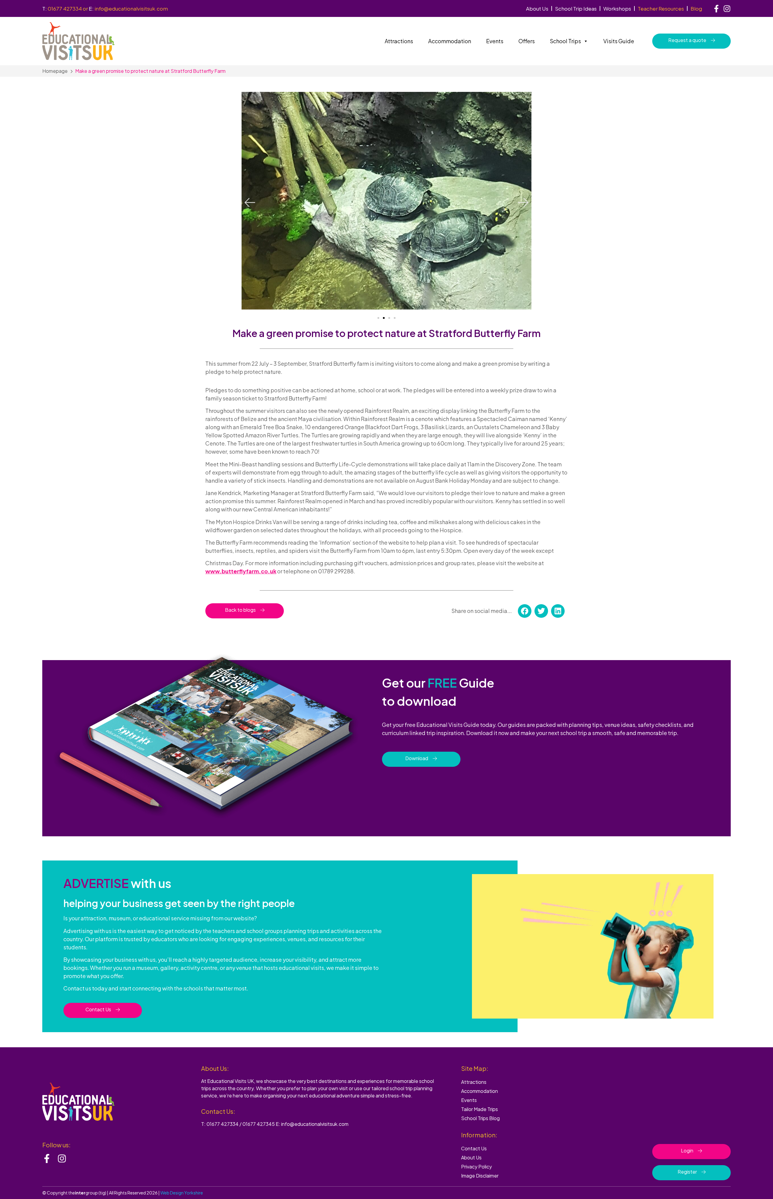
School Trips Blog (480, 1118)
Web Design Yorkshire (181, 1192)
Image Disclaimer (480, 1175)
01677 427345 (258, 1124)
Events (494, 40)
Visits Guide (618, 40)
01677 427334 (65, 8)
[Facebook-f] (716, 8)
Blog (696, 8)
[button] (250, 202)
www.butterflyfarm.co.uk (240, 571)
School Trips (565, 40)
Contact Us (474, 1148)
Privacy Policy (476, 1166)
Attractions (399, 40)
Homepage (55, 71)
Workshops (617, 8)
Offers (526, 40)
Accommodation (449, 40)
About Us (537, 8)
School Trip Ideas (576, 8)
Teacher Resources (661, 8)
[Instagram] (727, 8)
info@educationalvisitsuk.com (131, 8)
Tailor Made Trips (479, 1109)
